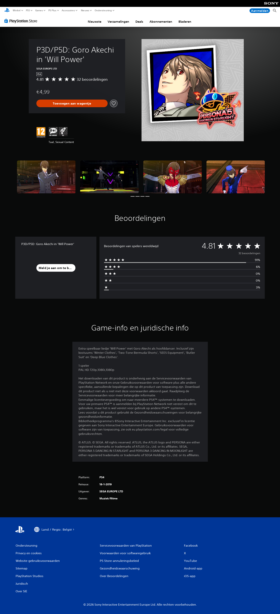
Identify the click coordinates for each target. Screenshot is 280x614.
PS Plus (52, 10)
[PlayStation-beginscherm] (7, 10)
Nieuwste (94, 21)
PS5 (28, 10)
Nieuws (85, 10)
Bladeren (184, 21)
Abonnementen (161, 21)
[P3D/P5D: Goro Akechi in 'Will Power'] (46, 176)
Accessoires (68, 10)
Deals (139, 21)
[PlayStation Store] (22, 21)
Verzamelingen (118, 21)
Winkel (17, 10)
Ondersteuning (103, 10)
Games (39, 10)
